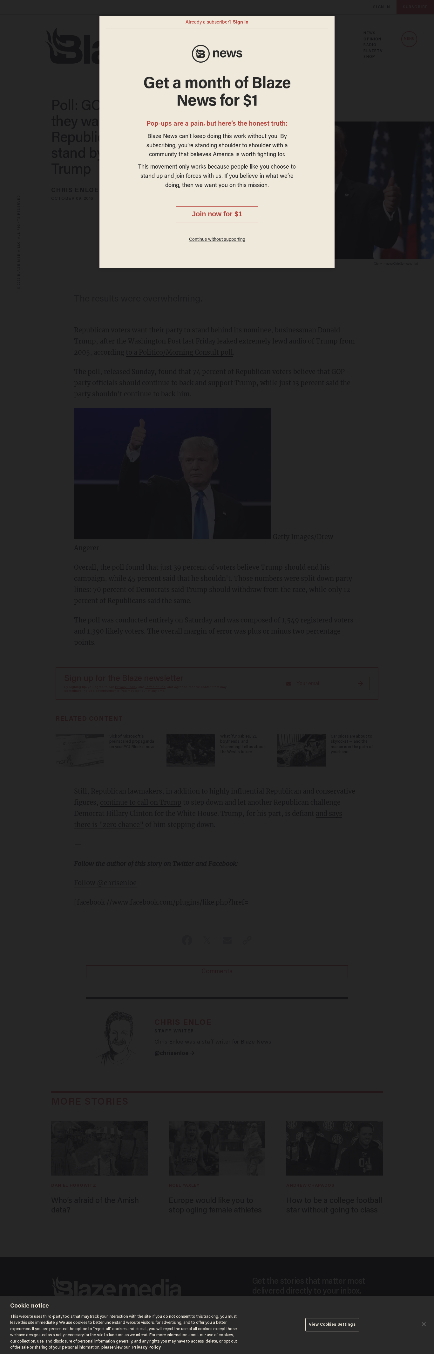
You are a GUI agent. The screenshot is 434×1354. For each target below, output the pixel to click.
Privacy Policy (146, 1347)
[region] (217, 1325)
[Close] (424, 1324)
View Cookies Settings (332, 1325)
